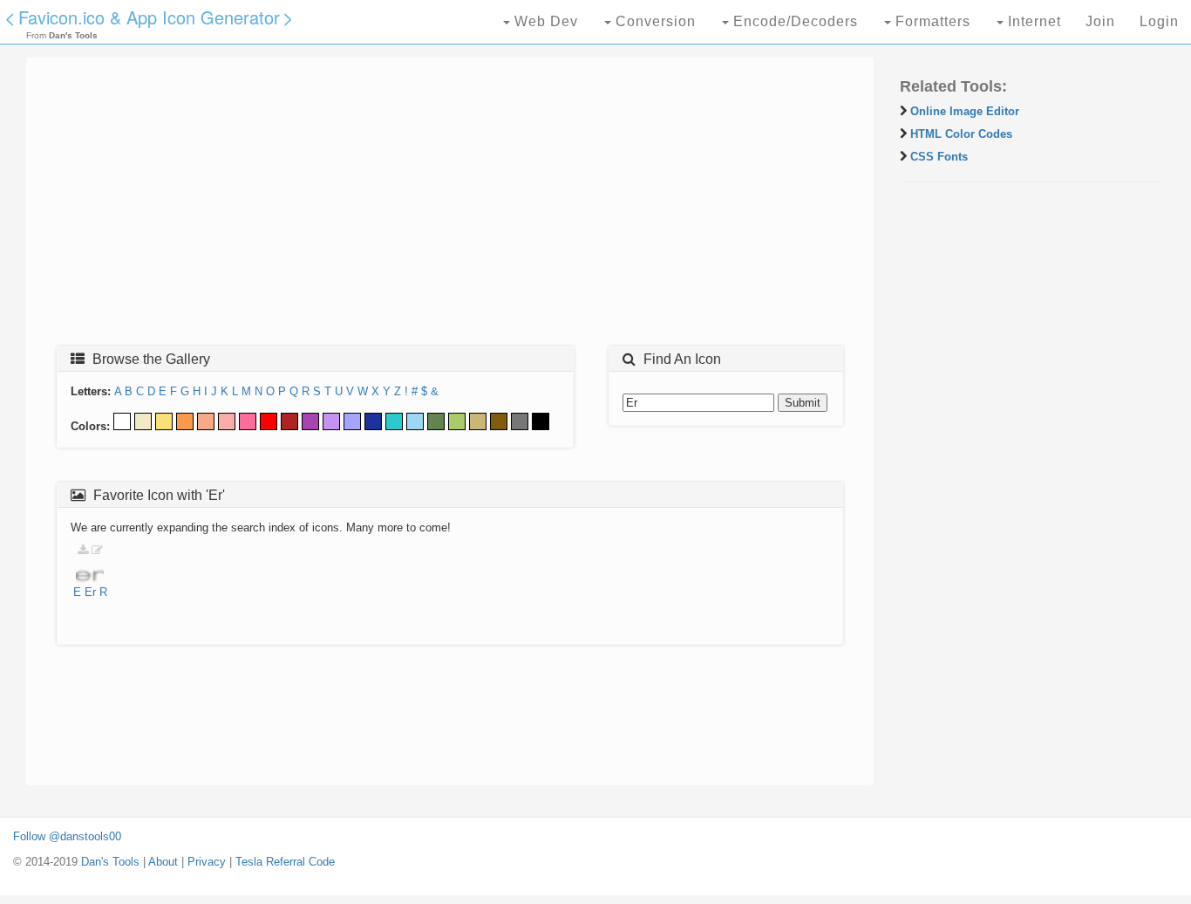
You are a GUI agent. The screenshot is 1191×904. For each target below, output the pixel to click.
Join (1100, 21)
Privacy (206, 861)
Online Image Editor (964, 111)
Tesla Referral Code (285, 861)
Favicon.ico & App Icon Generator (149, 17)
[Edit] (97, 550)
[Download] (83, 550)
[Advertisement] (450, 207)
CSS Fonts (939, 156)
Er (90, 592)
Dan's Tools (110, 861)
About (163, 861)
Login (1159, 21)
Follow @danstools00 (67, 836)
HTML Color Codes (961, 133)
